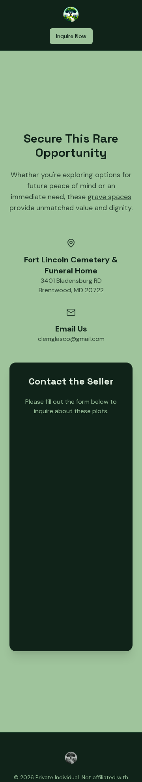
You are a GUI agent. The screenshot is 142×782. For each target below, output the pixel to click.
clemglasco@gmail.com (71, 339)
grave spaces (109, 196)
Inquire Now (71, 36)
